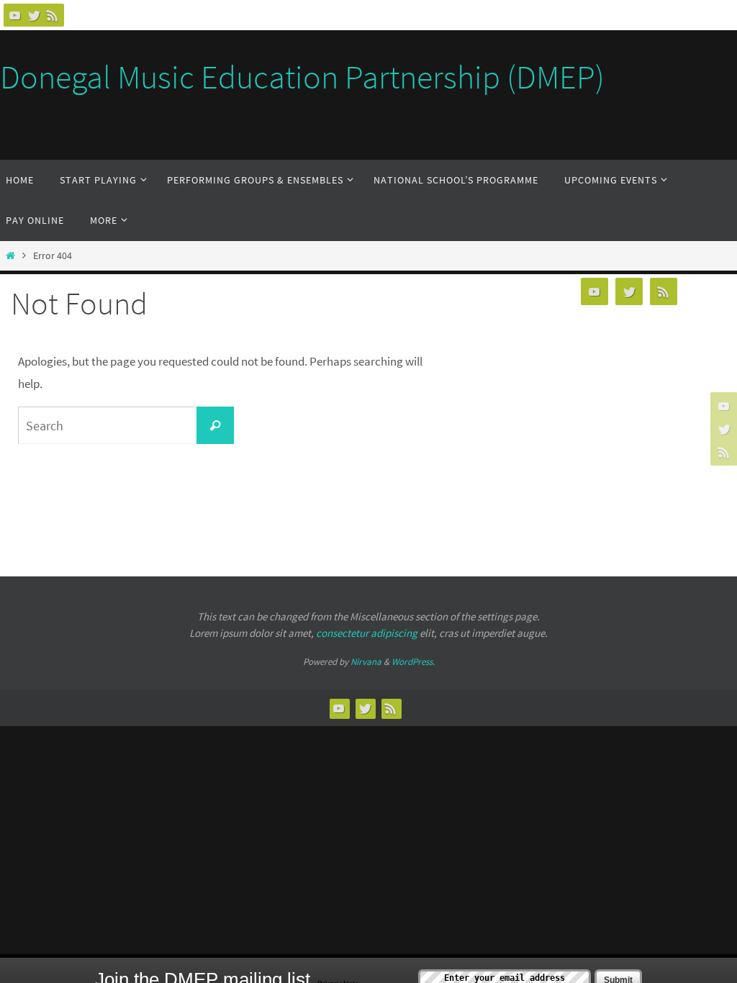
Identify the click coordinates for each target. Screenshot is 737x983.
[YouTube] (15, 15)
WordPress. (413, 662)
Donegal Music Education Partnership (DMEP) (302, 77)
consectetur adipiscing (366, 633)
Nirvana (366, 662)
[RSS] (52, 15)
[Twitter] (33, 15)
